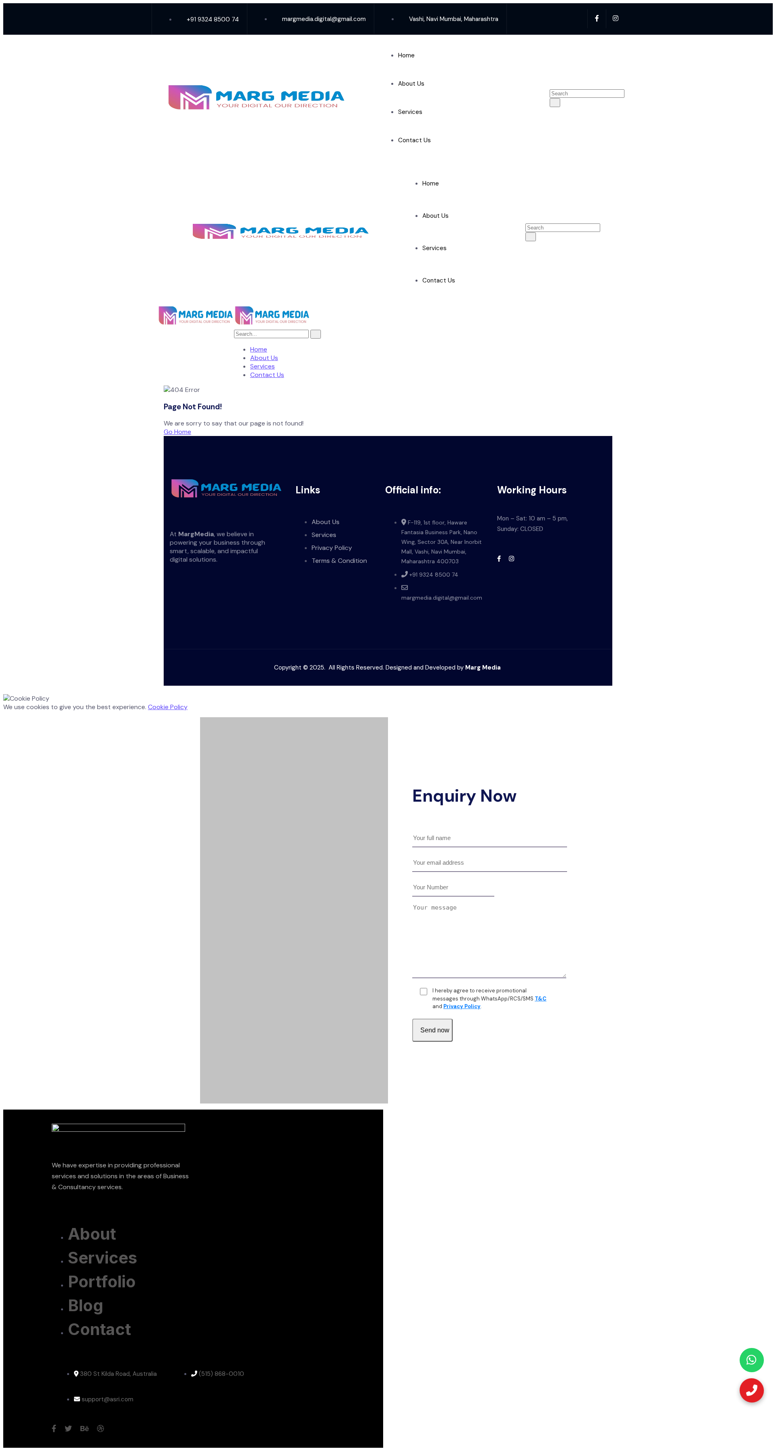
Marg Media (483, 667)
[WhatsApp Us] (752, 1360)
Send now (434, 1030)
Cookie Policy (168, 707)
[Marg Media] (196, 325)
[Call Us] (751, 1390)
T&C (540, 998)
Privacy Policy (462, 1006)
